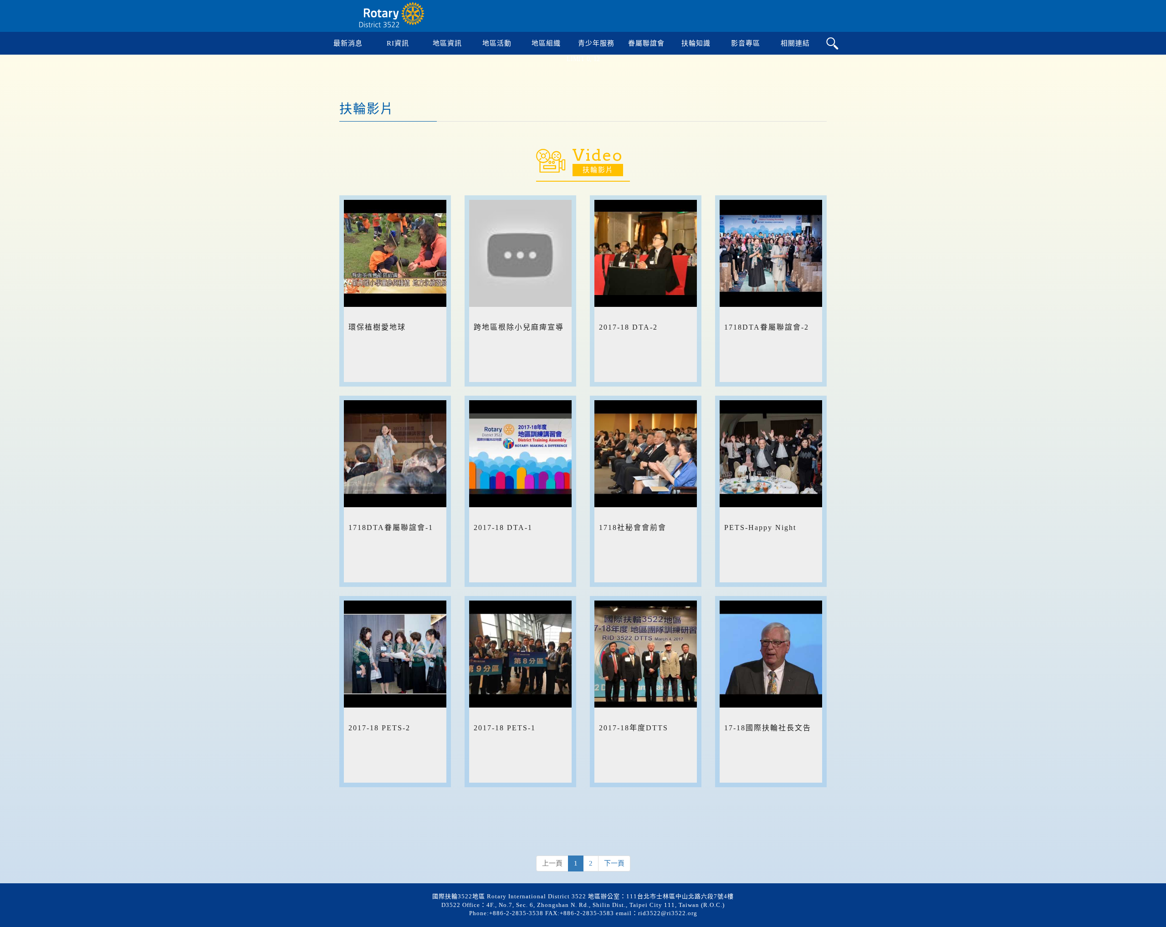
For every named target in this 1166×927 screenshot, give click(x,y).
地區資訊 (447, 43)
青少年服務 (596, 43)
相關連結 (795, 43)
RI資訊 (398, 43)
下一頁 (614, 863)
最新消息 (348, 43)
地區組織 (546, 43)
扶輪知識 (696, 43)
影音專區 (745, 43)
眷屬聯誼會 (646, 43)
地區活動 (496, 43)
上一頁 (552, 863)
